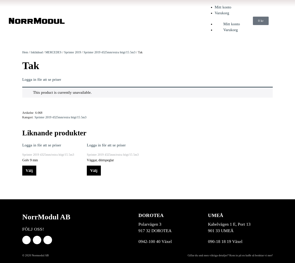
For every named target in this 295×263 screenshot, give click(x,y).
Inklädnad (37, 52)
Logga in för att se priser (41, 79)
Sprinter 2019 (72, 52)
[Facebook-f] (26, 240)
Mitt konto (223, 7)
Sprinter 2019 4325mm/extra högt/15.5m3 (109, 52)
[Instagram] (47, 240)
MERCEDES (53, 52)
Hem (25, 52)
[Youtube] (37, 240)
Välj (29, 170)
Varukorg (222, 13)
